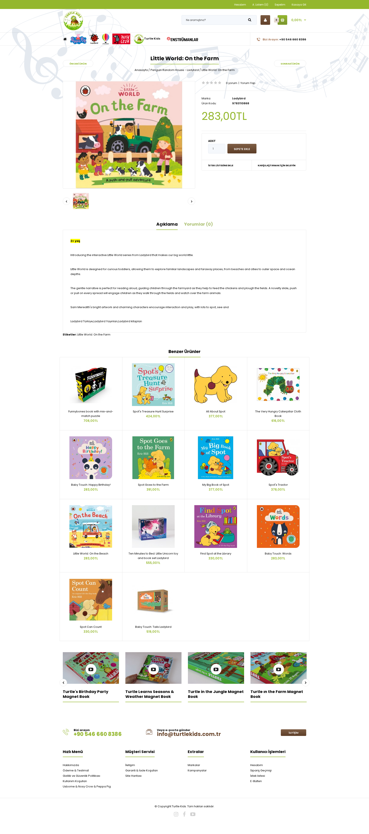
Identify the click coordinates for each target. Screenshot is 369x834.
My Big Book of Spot (215, 485)
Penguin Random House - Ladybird (175, 70)
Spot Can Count (91, 627)
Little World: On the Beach (90, 554)
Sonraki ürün (290, 63)
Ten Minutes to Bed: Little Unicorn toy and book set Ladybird (153, 556)
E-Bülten (256, 781)
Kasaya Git (299, 4)
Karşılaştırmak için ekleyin (277, 165)
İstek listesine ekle (220, 165)
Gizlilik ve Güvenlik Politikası (81, 776)
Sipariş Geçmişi (261, 770)
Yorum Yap (247, 83)
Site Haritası (133, 776)
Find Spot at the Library (215, 554)
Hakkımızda (71, 765)
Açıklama (167, 224)
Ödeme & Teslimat (76, 770)
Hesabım (240, 4)
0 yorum (231, 83)
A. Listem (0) (260, 4)
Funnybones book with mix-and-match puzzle (90, 413)
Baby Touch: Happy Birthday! (91, 485)
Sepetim (280, 4)
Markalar (194, 765)
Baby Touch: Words (278, 554)
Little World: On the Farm (218, 70)
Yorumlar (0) (198, 224)
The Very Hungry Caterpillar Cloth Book (278, 413)
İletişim (293, 732)
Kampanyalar (197, 770)
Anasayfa (141, 70)
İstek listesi (257, 776)
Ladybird (239, 98)
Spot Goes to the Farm (153, 485)
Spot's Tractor (278, 485)
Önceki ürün (78, 63)
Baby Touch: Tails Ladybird (153, 627)
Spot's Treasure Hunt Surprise (153, 411)
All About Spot (215, 411)
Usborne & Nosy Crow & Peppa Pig (87, 786)
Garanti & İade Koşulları (141, 770)
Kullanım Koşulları (75, 781)
